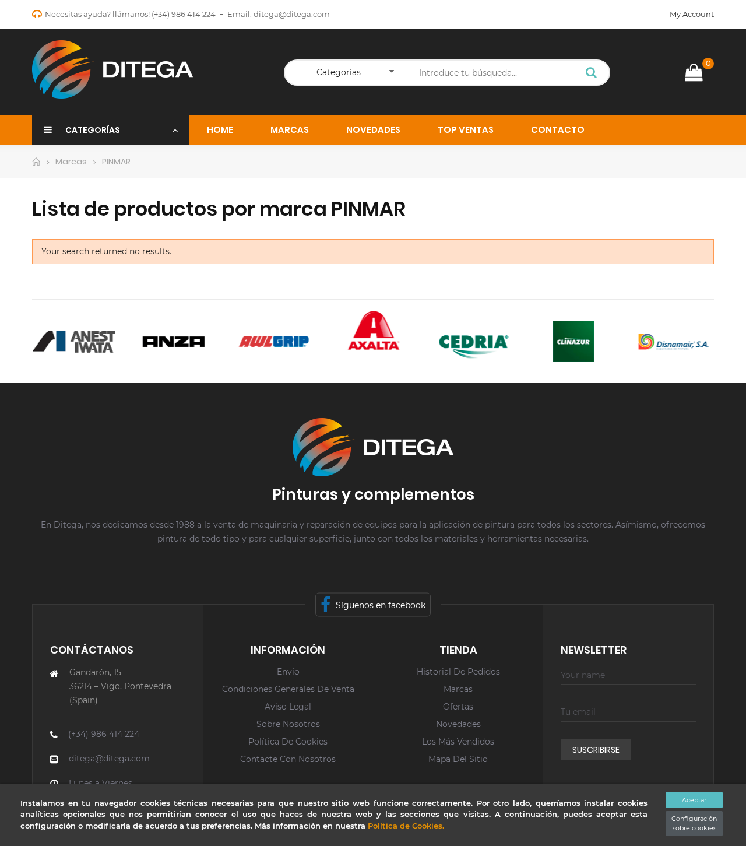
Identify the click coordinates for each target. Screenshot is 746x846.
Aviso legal (288, 706)
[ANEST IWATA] (66, 341)
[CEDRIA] (465, 341)
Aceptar (694, 800)
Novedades (458, 724)
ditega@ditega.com (292, 14)
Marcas (458, 689)
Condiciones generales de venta (288, 689)
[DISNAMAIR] (665, 341)
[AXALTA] (366, 330)
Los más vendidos (458, 741)
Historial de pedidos (458, 671)
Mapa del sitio (458, 759)
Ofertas (458, 706)
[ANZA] (166, 341)
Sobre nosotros (288, 724)
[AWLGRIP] (266, 341)
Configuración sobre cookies (694, 824)
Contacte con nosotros (288, 759)
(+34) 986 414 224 (184, 14)
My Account (692, 14)
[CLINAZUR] (566, 341)
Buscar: (591, 73)
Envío (288, 671)
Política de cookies (288, 741)
